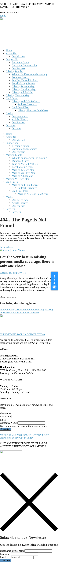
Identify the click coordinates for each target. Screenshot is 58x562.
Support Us (12, 59)
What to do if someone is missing (29, 74)
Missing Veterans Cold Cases (33, 110)
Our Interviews (20, 116)
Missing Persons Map (23, 86)
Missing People (14, 71)
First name (5, 413)
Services (10, 125)
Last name (5, 416)
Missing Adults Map (22, 92)
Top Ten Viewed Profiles (25, 80)
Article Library (20, 119)
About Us (11, 53)
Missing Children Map (24, 89)
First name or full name (12, 550)
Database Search (20, 77)
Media (9, 113)
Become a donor (20, 62)
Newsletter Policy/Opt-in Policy (16, 437)
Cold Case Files (20, 107)
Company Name (8, 422)
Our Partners (18, 68)
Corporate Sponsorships (24, 65)
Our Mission (18, 56)
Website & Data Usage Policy (15, 434)
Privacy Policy (41, 434)
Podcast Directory (27, 104)
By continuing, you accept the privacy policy (23, 426)
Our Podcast (18, 122)
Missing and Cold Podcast (25, 101)
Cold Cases (12, 98)
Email (3, 419)
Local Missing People (23, 83)
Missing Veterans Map (17, 95)
